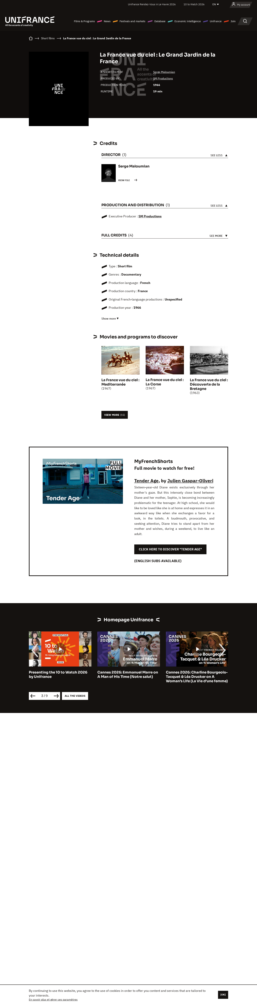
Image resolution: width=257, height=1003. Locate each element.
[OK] (223, 994)
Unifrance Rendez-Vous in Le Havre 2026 (152, 4)
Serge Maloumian (164, 72)
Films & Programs (84, 21)
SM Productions (163, 78)
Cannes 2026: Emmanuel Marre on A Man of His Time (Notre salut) (112, 674)
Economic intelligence (187, 21)
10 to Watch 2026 (194, 4)
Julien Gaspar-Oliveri (190, 481)
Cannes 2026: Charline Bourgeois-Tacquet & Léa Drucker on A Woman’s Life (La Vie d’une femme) (182, 676)
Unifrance (216, 21)
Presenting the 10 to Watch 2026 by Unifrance (43, 674)
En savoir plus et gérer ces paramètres (53, 999)
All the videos (75, 695)
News (107, 21)
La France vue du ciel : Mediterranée (120, 382)
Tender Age (146, 481)
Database (159, 21)
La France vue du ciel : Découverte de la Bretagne (209, 384)
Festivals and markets (132, 21)
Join (233, 21)
